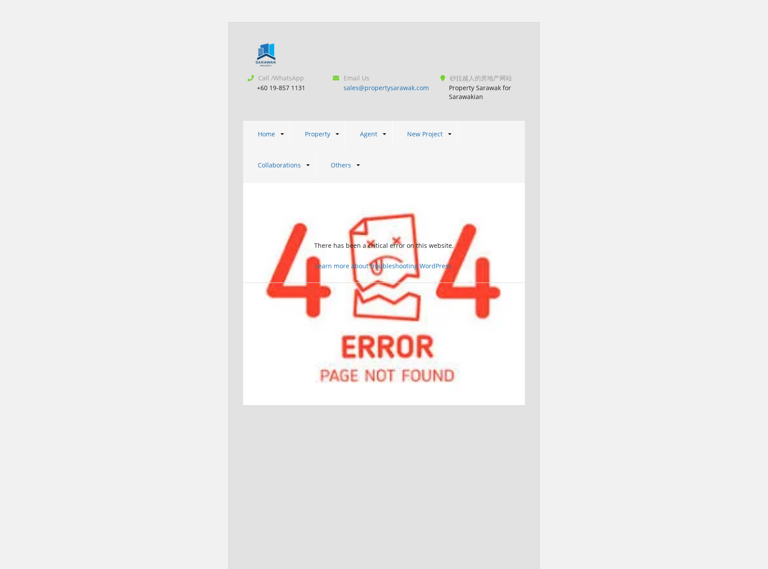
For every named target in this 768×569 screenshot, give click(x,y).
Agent (368, 134)
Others (341, 165)
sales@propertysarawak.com (386, 88)
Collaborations (279, 165)
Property (317, 134)
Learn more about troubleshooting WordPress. (384, 266)
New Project (425, 134)
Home (266, 134)
